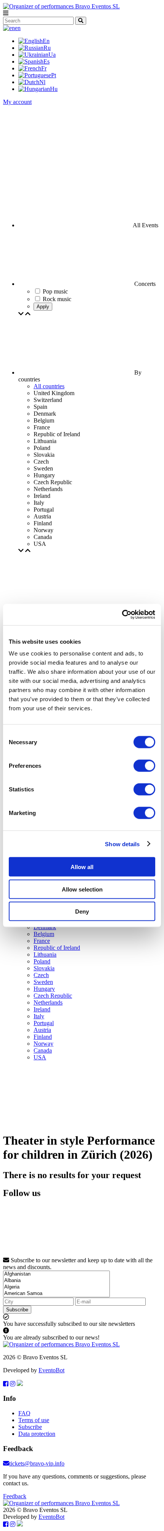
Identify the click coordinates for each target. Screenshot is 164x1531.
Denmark (45, 927)
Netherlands (48, 1002)
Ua (52, 54)
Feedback (14, 1496)
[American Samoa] (56, 1293)
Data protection (36, 1434)
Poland (42, 961)
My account (17, 102)
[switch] (144, 766)
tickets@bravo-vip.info (36, 1463)
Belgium (44, 934)
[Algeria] (56, 1287)
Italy (39, 1016)
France (42, 941)
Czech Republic (53, 995)
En (46, 41)
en (18, 28)
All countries (49, 386)
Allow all (82, 867)
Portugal (44, 1023)
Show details (122, 843)
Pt (53, 75)
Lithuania (45, 954)
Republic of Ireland (57, 947)
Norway (43, 1043)
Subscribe (17, 1310)
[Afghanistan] (56, 1274)
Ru (47, 48)
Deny (82, 911)
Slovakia (44, 968)
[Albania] (56, 1280)
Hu (54, 89)
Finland (43, 1036)
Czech (41, 975)
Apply (43, 306)
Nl (42, 82)
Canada (43, 1050)
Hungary (44, 989)
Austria (42, 1030)
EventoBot (51, 1370)
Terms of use (33, 1420)
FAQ (24, 1413)
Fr (44, 68)
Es (46, 61)
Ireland (42, 1009)
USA (40, 1057)
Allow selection (82, 889)
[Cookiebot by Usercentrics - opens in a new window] (121, 615)
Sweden (43, 982)
